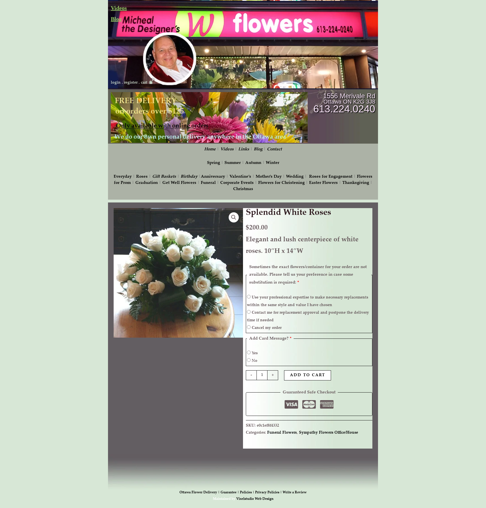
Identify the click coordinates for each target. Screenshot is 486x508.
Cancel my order (266, 328)
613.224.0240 (344, 109)
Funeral (208, 183)
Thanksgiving (355, 183)
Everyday (123, 177)
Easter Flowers (323, 183)
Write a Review (295, 492)
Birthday (189, 177)
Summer (232, 163)
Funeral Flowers (282, 433)
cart (144, 83)
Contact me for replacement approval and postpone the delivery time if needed (308, 316)
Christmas (243, 189)
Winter (272, 163)
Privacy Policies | (269, 492)
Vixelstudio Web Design (254, 499)
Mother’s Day (269, 177)
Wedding (294, 177)
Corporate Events (237, 183)
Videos (119, 8)
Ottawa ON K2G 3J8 (349, 102)
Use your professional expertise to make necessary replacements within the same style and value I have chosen (307, 301)
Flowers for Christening (281, 183)
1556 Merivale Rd (349, 96)
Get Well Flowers (179, 183)
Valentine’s (240, 177)
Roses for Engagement (330, 177)
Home (210, 149)
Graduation (146, 183)
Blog (116, 19)
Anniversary (213, 177)
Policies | (247, 492)
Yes (254, 353)
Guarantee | (230, 492)
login (116, 83)
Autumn (253, 163)
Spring (213, 163)
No (254, 361)
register (131, 83)
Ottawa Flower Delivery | (199, 492)
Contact (274, 149)
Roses (142, 177)
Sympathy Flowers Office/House (328, 433)
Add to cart (307, 375)
